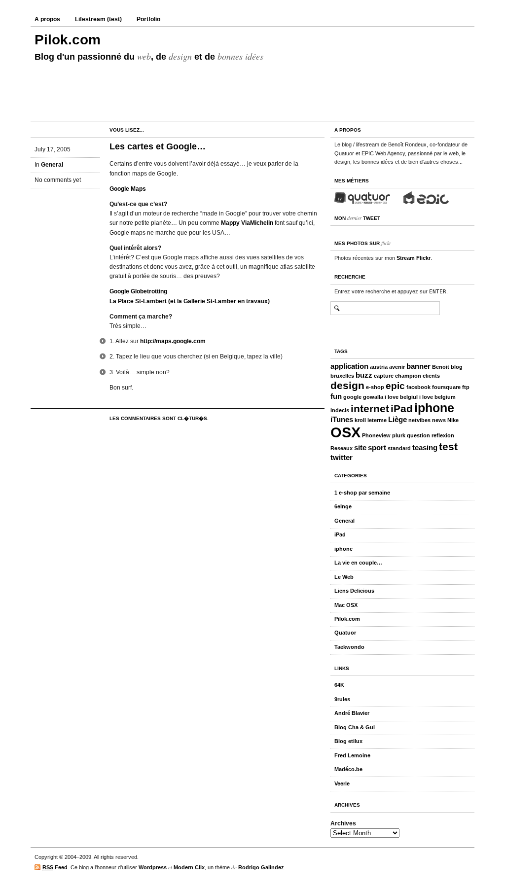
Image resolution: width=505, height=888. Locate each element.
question (418, 435)
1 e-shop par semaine (362, 493)
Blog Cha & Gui (354, 727)
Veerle (342, 783)
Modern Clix (189, 867)
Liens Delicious (354, 591)
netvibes (419, 420)
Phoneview (376, 435)
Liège (397, 419)
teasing (424, 447)
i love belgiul (401, 397)
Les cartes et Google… (157, 146)
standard (399, 448)
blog (457, 367)
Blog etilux (348, 741)
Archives (343, 823)
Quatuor (345, 633)
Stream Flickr (414, 258)
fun (336, 396)
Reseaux (341, 448)
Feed (55, 867)
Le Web (344, 577)
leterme (377, 420)
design (347, 385)
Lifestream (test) (98, 19)
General (52, 164)
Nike (453, 420)
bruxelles (342, 376)
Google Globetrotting (138, 291)
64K (339, 685)
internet (370, 409)
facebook (418, 387)
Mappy (230, 222)
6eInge (343, 506)
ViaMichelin (257, 222)
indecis (339, 410)
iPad (402, 409)
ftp (465, 387)
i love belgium (437, 397)
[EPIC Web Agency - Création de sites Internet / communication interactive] (426, 197)
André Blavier (351, 713)
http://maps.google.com (173, 341)
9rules (342, 699)
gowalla (373, 397)
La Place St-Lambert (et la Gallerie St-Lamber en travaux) (189, 301)
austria (379, 367)
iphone (434, 408)
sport (377, 447)
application (349, 366)
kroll (360, 420)
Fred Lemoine (352, 755)
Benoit (440, 367)
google (352, 397)
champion (408, 376)
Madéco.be (348, 769)
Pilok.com (68, 39)
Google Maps (127, 188)
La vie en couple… (358, 563)
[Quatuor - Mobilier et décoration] (362, 197)
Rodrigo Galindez (261, 867)
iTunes (341, 419)
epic (395, 386)
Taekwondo (349, 647)
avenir (397, 367)
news (439, 420)
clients (431, 376)
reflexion (443, 435)
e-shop (375, 387)
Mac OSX (346, 605)
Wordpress (153, 867)
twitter (341, 457)
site (360, 447)
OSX (345, 432)
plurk (398, 435)
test (448, 447)
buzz (364, 375)
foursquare (446, 387)
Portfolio (148, 19)
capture (384, 376)
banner (418, 366)
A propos (47, 19)
